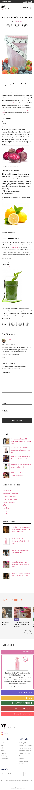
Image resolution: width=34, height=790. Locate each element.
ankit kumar (10, 340)
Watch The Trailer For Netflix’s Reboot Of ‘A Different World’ (21, 575)
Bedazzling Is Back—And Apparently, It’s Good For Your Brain (21, 564)
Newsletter (6, 508)
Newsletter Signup (6, 2)
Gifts (4, 505)
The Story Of (7, 491)
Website (5, 411)
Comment (6, 372)
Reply (3, 357)
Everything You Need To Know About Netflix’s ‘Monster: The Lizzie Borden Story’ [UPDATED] (21, 529)
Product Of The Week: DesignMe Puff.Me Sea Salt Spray (20, 541)
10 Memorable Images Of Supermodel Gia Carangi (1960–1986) (21, 441)
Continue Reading (17, 687)
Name (5, 396)
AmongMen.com (8, 511)
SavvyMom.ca (7, 514)
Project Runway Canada (10, 499)
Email (4, 403)
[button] (8, 25)
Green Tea (15, 247)
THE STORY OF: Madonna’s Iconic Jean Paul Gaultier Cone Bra (20, 450)
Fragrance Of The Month (10, 494)
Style (16, 619)
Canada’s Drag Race (9, 502)
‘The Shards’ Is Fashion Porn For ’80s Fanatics (20, 551)
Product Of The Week (10, 496)
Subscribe (28, 774)
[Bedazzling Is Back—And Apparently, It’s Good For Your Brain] (22, 612)
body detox (12, 103)
